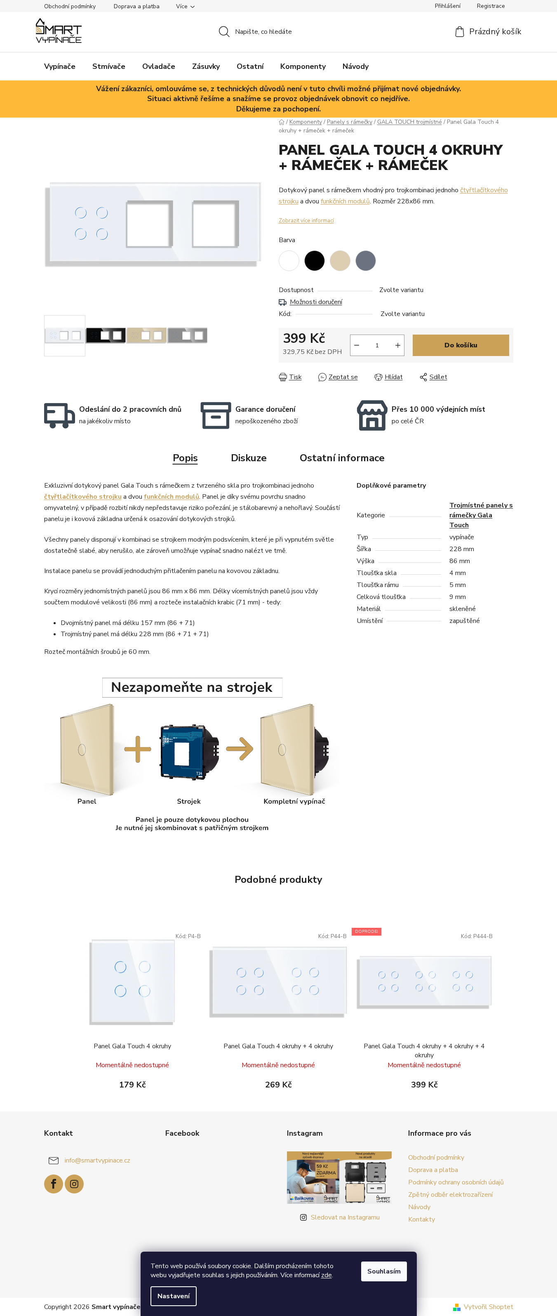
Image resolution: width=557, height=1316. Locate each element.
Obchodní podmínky (70, 6)
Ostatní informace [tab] (342, 458)
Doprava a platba (137, 6)
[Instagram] (74, 1183)
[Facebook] (53, 1183)
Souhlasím (384, 1271)
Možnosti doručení (316, 302)
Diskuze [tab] (249, 458)
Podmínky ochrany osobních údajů (456, 1182)
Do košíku (460, 345)
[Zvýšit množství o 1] (398, 345)
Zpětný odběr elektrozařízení (450, 1194)
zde (326, 1275)
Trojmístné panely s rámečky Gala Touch (481, 515)
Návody (419, 1207)
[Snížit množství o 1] (356, 345)
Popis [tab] (185, 458)
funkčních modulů (345, 201)
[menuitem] (60, 66)
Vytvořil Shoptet (488, 1306)
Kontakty (421, 1219)
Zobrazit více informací (306, 220)
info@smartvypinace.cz (97, 1160)
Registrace (491, 6)
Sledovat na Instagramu (345, 1217)
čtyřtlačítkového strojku (83, 496)
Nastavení (173, 1296)
